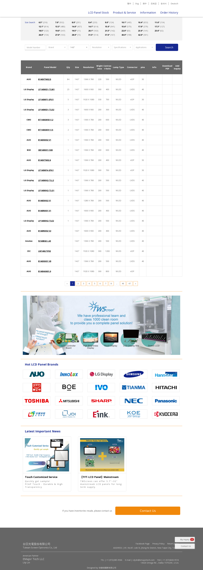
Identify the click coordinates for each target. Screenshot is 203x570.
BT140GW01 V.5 (45, 129)
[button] (57, 47)
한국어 (164, 3)
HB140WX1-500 (45, 150)
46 (123, 283)
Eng (137, 3)
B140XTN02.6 (44, 160)
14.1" (93, 26)
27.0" (60, 35)
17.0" (143, 26)
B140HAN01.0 (44, 271)
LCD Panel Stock (98, 12)
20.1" (93, 30)
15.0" (110, 26)
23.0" (143, 30)
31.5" (93, 35)
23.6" (159, 30)
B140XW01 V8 (44, 261)
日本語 (154, 3)
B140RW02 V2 (44, 231)
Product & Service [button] (124, 12)
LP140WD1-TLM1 (46, 89)
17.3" (160, 26)
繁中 (129, 3)
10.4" (143, 22)
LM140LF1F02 (44, 251)
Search (169, 47)
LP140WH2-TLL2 (46, 180)
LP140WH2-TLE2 (46, 220)
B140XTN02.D (44, 79)
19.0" (60, 30)
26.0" (44, 35)
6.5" (43, 22)
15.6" (126, 26)
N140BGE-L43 (44, 241)
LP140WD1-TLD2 (46, 109)
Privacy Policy (158, 543)
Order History (169, 12)
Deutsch (174, 3)
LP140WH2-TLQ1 (46, 190)
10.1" (126, 22)
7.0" (59, 22)
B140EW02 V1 (44, 200)
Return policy (173, 543)
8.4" (92, 22)
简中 (145, 3)
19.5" (76, 30)
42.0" (143, 35)
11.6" (160, 22)
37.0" (110, 35)
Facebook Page (143, 543)
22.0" (126, 30)
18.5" (44, 30)
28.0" (76, 35)
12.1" (44, 26)
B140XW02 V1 (44, 140)
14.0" (77, 26)
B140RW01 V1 (44, 210)
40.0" (126, 35)
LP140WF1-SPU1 (46, 99)
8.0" (76, 22)
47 (129, 283)
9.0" (109, 22)
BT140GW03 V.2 (45, 119)
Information (148, 12)
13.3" (60, 26)
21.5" (110, 30)
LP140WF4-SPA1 (46, 170)
